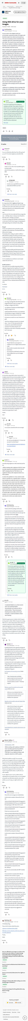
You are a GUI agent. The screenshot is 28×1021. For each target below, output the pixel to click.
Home (4, 6)
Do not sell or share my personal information (11, 1016)
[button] (2, 3)
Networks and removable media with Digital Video (15, 701)
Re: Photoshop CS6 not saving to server (12, 671)
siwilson (6, 371)
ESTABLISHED (12, 180)
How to (4, 127)
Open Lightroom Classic (20, 12)
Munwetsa (9, 298)
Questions (5, 7)
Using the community (7, 1012)
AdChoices (6, 1019)
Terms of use (14, 1012)
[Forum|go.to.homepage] (10, 3)
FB (2, 289)
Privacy (18, 1012)
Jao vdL (7, 100)
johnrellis (9, 423)
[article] (14, 154)
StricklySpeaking (7, 29)
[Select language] (19, 3)
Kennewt (9, 163)
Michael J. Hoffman (8, 740)
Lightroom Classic (19, 6)
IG (4, 289)
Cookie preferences (6, 1014)
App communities (10, 6)
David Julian (6, 199)
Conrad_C (9, 644)
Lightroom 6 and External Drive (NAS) (9, 928)
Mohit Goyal (7, 920)
